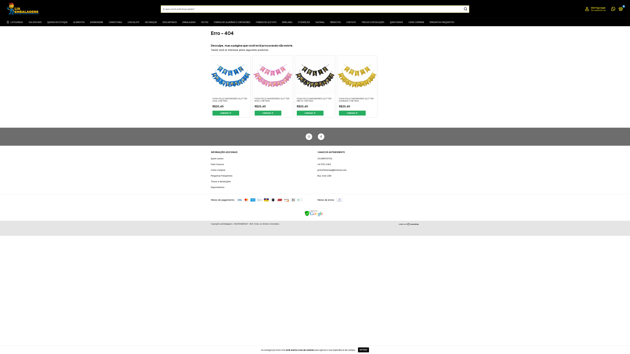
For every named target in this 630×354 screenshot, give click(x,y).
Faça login (600, 8)
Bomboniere (96, 22)
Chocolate (133, 22)
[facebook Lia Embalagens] (321, 136)
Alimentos (79, 22)
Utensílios (304, 22)
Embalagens (189, 22)
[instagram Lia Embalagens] (309, 136)
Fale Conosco (217, 164)
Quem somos (217, 158)
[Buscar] (465, 9)
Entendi (363, 350)
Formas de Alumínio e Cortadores (232, 22)
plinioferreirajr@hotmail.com (331, 170)
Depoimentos (217, 187)
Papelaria (287, 22)
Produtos (335, 22)
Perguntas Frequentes (442, 22)
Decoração (151, 22)
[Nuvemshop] (409, 224)
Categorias (16, 22)
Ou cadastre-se (598, 10)
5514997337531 (324, 158)
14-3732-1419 (324, 164)
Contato (351, 22)
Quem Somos (396, 22)
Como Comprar (416, 22)
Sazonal (320, 22)
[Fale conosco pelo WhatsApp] (613, 9)
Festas (204, 22)
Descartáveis (170, 22)
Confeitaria (115, 22)
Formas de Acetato (266, 22)
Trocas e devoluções (372, 22)
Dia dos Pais (35, 22)
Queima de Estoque (57, 22)
